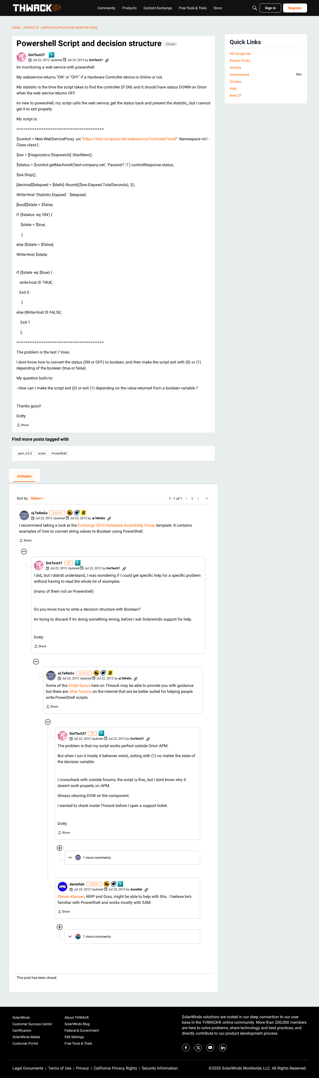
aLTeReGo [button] (39, 513)
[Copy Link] (107, 60)
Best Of (235, 95)
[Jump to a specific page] (206, 499)
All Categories (240, 54)
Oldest (35, 498)
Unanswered (266, 74)
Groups (235, 81)
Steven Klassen (71, 896)
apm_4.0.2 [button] (25, 453)
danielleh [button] (77, 884)
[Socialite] (84, 513)
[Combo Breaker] (70, 513)
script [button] (42, 453)
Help (233, 88)
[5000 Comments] (77, 513)
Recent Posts (240, 61)
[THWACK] (37, 8)
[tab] (24, 476)
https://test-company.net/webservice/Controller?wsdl (129, 139)
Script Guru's (79, 685)
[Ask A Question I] (52, 55)
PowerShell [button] (59, 453)
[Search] (254, 7)
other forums (80, 691)
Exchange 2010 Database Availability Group (116, 525)
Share (22, 425)
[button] (21, 57)
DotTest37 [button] (36, 55)
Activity (235, 68)
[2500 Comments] (114, 884)
